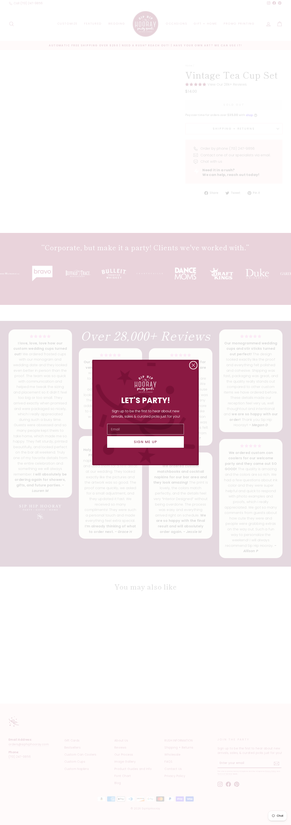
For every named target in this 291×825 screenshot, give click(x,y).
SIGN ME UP (145, 441)
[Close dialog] (193, 365)
